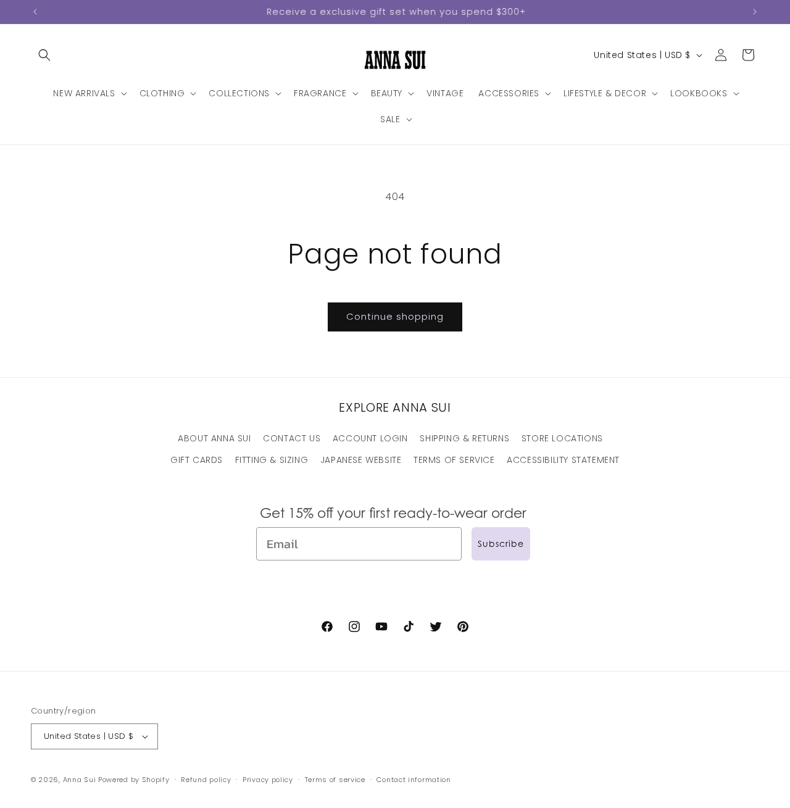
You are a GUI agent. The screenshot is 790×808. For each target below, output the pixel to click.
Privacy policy (268, 780)
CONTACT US (291, 438)
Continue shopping (395, 316)
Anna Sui (79, 780)
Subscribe (501, 543)
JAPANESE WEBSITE (361, 460)
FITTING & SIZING (272, 460)
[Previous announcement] (35, 11)
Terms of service (335, 780)
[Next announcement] (754, 11)
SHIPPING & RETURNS (464, 438)
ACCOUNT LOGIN (370, 438)
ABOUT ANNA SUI (214, 438)
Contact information (413, 780)
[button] (44, 55)
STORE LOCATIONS (562, 438)
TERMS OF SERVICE (454, 460)
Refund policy (206, 780)
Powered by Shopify (134, 780)
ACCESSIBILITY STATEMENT (563, 460)
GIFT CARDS (196, 460)
